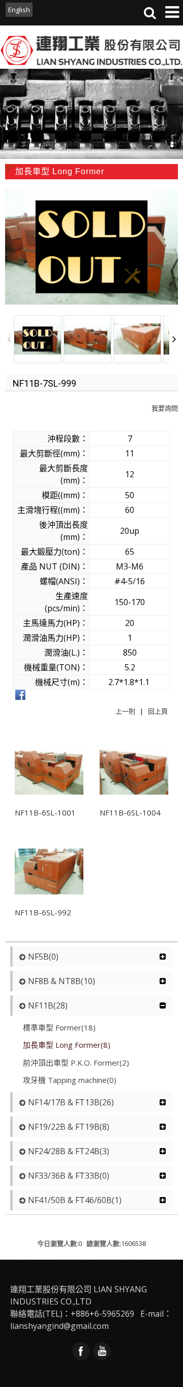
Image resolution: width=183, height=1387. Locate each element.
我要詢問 (164, 408)
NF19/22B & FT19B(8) (68, 1126)
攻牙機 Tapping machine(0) (69, 1080)
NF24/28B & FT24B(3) (68, 1151)
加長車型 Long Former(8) (66, 1045)
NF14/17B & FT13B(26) (71, 1102)
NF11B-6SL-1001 (45, 812)
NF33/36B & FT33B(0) (68, 1175)
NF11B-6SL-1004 (130, 812)
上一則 (125, 711)
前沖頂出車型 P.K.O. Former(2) (76, 1062)
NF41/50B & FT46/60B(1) (74, 1200)
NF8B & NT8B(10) (61, 981)
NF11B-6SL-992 (43, 912)
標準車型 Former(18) (59, 1027)
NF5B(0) (43, 956)
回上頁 (158, 711)
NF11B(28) (48, 1005)
